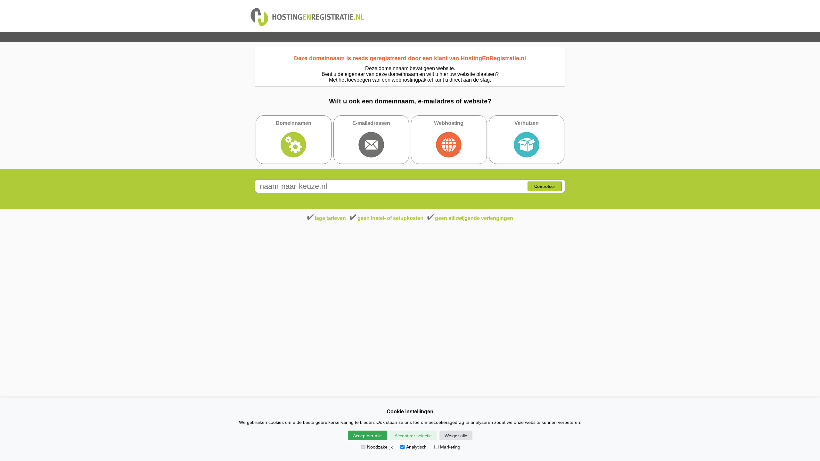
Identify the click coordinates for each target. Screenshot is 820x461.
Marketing (450, 446)
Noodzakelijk (380, 446)
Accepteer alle (367, 435)
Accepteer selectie (413, 435)
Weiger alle (456, 435)
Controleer (544, 186)
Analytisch (416, 446)
